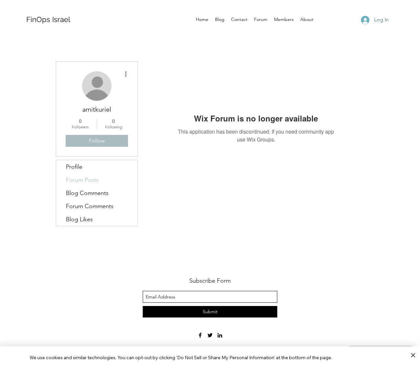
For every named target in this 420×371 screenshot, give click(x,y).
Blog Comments (87, 193)
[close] (413, 355)
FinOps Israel (48, 19)
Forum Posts (82, 180)
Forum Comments (90, 206)
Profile (74, 166)
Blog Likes (79, 219)
